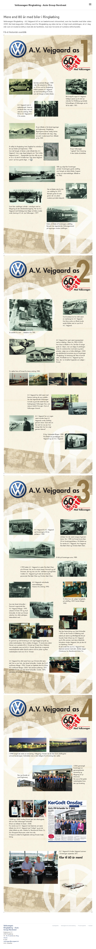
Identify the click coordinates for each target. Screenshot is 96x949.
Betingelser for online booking (68, 925)
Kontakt (90, 925)
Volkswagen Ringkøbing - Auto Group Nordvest (40, 5)
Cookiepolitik (55, 925)
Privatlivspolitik (82, 925)
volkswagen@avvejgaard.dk (11, 941)
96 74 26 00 (9, 936)
